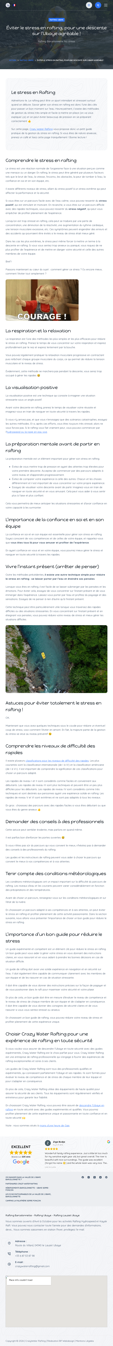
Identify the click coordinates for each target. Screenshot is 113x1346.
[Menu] (105, 5)
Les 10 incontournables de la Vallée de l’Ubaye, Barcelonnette (28, 1195)
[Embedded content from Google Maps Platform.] (56, 1301)
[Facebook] (83, 1177)
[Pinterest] (106, 1177)
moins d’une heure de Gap (54, 1125)
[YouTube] (100, 1177)
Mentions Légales (85, 1341)
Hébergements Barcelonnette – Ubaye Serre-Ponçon (27, 1189)
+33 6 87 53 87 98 (25, 1255)
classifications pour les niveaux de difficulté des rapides (57, 760)
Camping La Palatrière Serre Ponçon (23, 1201)
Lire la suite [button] (50, 1167)
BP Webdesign (66, 1341)
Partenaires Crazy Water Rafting (22, 1184)
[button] (14, 5)
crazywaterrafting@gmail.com (32, 1266)
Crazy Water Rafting (41, 129)
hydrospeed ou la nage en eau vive (27, 431)
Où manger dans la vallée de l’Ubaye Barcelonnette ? (23, 1178)
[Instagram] (89, 1177)
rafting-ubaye (56, 20)
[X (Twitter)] (94, 1177)
